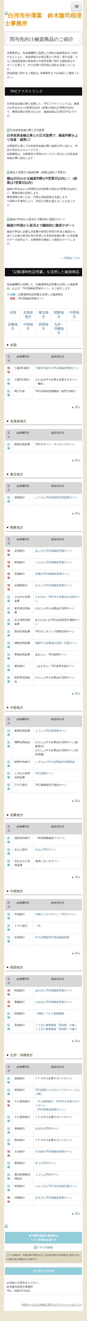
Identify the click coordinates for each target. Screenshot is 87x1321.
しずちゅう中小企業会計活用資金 (55, 761)
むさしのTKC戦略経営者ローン (53, 585)
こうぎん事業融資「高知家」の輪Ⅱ (56, 1029)
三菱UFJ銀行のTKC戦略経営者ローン (57, 368)
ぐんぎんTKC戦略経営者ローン (53, 562)
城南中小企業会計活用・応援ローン (56, 642)
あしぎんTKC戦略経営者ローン (53, 550)
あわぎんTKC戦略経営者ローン (53, 990)
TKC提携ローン (44, 773)
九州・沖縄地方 (59, 329)
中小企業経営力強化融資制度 (52, 937)
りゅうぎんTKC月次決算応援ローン (56, 1186)
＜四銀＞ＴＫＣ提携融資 (49, 1013)
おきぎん (53, 1197)
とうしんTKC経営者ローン (51, 730)
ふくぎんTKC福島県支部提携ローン (56, 497)
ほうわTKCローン (45, 1163)
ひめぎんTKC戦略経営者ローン (53, 1001)
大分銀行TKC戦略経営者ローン (53, 1151)
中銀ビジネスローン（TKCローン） (56, 914)
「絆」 (39, 925)
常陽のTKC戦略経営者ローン (52, 573)
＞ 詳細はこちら (70, 257)
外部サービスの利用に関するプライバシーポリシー (52, 1304)
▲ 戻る (75, 407)
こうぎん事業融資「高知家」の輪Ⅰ (56, 1024)
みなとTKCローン (45, 849)
